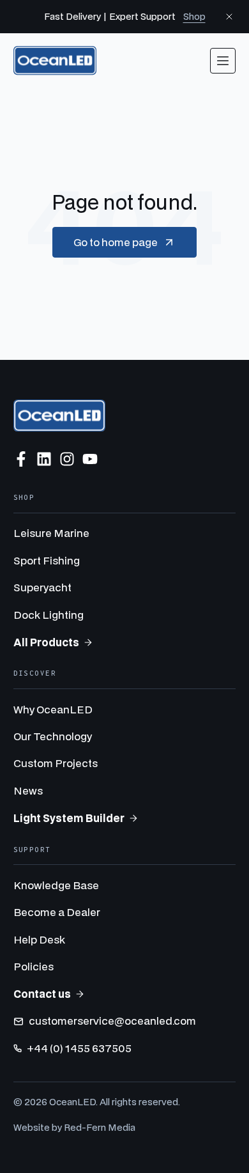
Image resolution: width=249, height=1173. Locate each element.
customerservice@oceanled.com (112, 1020)
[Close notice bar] (229, 16)
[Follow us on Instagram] (67, 459)
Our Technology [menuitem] (52, 736)
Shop (194, 16)
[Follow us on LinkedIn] (44, 459)
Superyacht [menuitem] (42, 587)
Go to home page (115, 242)
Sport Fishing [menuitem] (46, 560)
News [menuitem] (28, 790)
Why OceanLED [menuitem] (53, 709)
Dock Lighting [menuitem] (48, 615)
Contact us (42, 994)
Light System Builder (68, 818)
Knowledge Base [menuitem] (56, 885)
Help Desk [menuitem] (39, 939)
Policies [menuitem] (33, 966)
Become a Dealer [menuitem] (56, 912)
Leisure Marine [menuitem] (51, 533)
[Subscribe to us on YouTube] (90, 459)
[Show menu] (223, 61)
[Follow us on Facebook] (21, 459)
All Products (46, 642)
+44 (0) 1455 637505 (79, 1048)
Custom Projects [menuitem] (55, 763)
